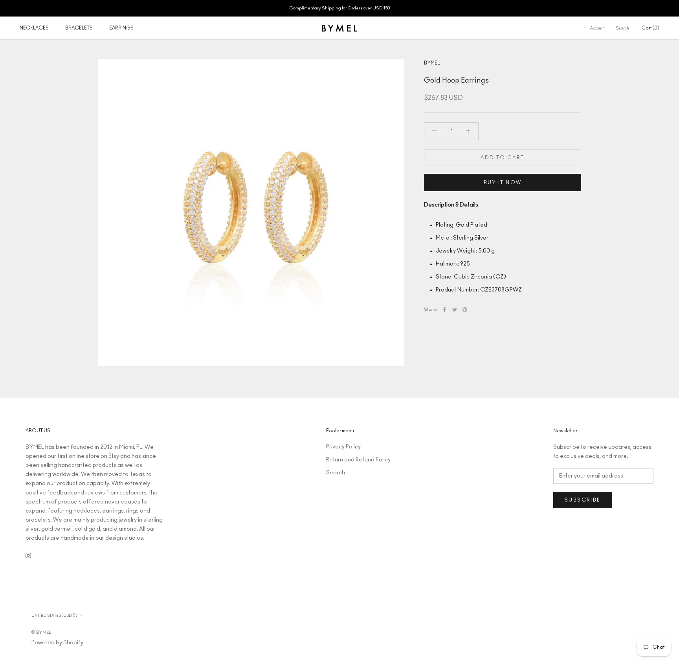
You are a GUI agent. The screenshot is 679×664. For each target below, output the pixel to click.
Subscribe (583, 500)
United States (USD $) (54, 616)
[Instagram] (28, 555)
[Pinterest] (464, 309)
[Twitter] (454, 309)
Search (622, 28)
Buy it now (503, 182)
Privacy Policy (343, 447)
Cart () (650, 28)
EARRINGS (121, 28)
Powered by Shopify (57, 643)
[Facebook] (444, 309)
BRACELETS (79, 28)
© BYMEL (41, 632)
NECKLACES (34, 28)
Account (597, 28)
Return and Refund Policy (358, 460)
